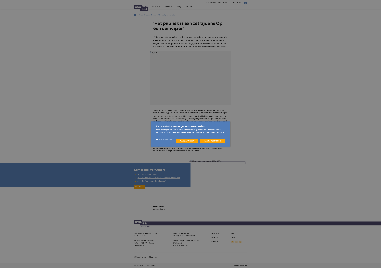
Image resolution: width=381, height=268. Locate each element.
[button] (164, 140)
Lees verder (220, 132)
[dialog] (190, 134)
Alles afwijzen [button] (187, 141)
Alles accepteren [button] (212, 141)
